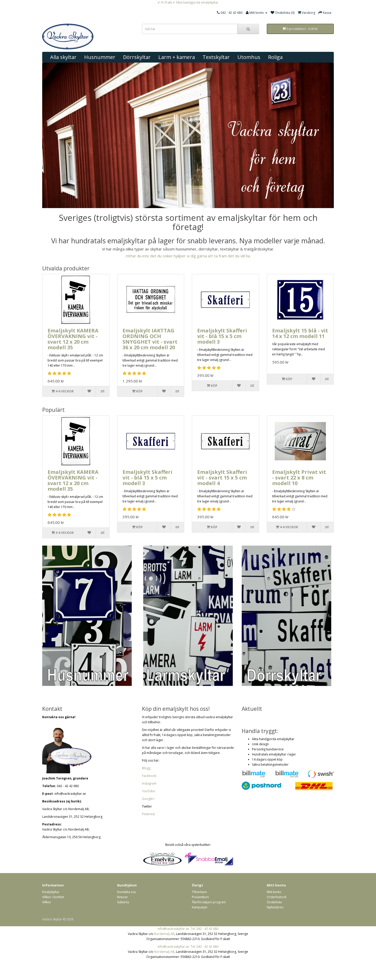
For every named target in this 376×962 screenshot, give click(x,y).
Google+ (148, 799)
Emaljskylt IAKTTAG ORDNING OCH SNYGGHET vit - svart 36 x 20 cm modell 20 (150, 339)
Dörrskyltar (137, 57)
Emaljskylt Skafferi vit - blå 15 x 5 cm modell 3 (222, 336)
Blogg (146, 768)
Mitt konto (274, 892)
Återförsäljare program (209, 902)
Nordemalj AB (164, 934)
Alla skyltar (63, 57)
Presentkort (200, 897)
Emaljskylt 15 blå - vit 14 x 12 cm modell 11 (300, 333)
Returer (122, 897)
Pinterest (148, 814)
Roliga (275, 57)
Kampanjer (200, 907)
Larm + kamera (176, 57)
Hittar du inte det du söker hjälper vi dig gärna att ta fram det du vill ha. (188, 255)
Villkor (46, 902)
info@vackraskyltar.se (173, 929)
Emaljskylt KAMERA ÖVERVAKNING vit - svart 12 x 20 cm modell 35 (73, 339)
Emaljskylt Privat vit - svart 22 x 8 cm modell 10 (299, 477)
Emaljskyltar (50, 892)
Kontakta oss (126, 892)
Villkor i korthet (53, 897)
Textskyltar (216, 57)
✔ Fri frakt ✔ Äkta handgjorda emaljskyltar (188, 2)
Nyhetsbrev (275, 907)
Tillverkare (199, 892)
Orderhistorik (276, 897)
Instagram (149, 783)
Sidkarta (123, 902)
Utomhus (248, 57)
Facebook (149, 776)
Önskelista (274, 902)
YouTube (148, 791)
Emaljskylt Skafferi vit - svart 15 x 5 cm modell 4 (222, 477)
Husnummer (99, 57)
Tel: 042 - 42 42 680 (204, 929)
